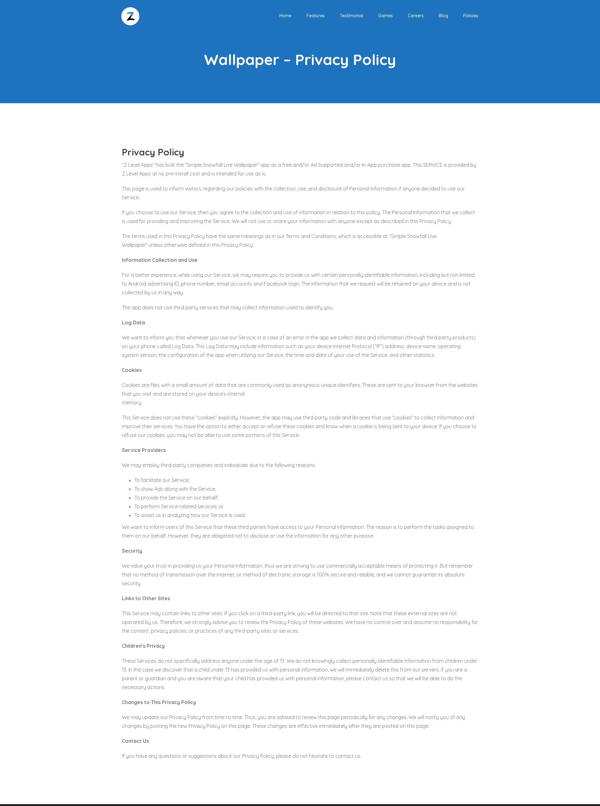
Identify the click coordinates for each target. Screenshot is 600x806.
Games (385, 15)
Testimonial (351, 15)
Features (316, 15)
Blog (443, 15)
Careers (416, 15)
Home (285, 15)
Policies (470, 15)
